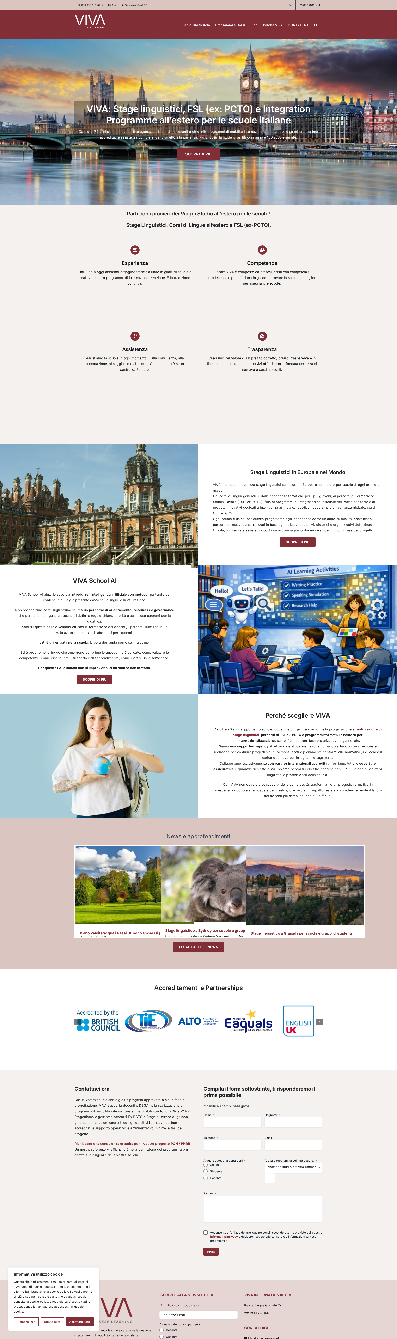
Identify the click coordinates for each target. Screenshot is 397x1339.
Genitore (215, 1164)
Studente (216, 1171)
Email (270, 1137)
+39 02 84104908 (107, 4)
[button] (315, 24)
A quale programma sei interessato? (291, 1160)
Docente (215, 1178)
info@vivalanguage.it (134, 4)
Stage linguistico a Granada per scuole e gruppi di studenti (301, 933)
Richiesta (211, 1193)
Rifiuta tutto (52, 1321)
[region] (53, 1299)
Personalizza (26, 1321)
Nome (208, 1115)
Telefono (210, 1137)
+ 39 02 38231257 (85, 4)
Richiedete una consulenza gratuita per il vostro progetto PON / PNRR (132, 1144)
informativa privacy (224, 1236)
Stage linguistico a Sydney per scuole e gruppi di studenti (215, 930)
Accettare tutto (79, 1321)
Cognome (272, 1115)
